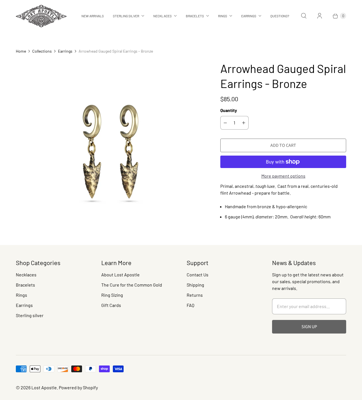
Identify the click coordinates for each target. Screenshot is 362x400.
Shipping (195, 284)
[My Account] (319, 16)
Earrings (248, 16)
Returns (195, 295)
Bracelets (195, 16)
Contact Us (197, 274)
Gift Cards (111, 305)
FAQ (190, 305)
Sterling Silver (126, 16)
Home (21, 51)
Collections (42, 51)
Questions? (279, 16)
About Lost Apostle (120, 274)
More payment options (283, 176)
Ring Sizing (112, 295)
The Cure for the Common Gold (131, 284)
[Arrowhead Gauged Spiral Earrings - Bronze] (110, 134)
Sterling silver (30, 315)
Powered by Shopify (78, 387)
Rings (222, 16)
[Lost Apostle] (41, 16)
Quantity (228, 110)
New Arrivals (92, 16)
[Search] (304, 16)
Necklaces (162, 16)
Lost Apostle (44, 387)
